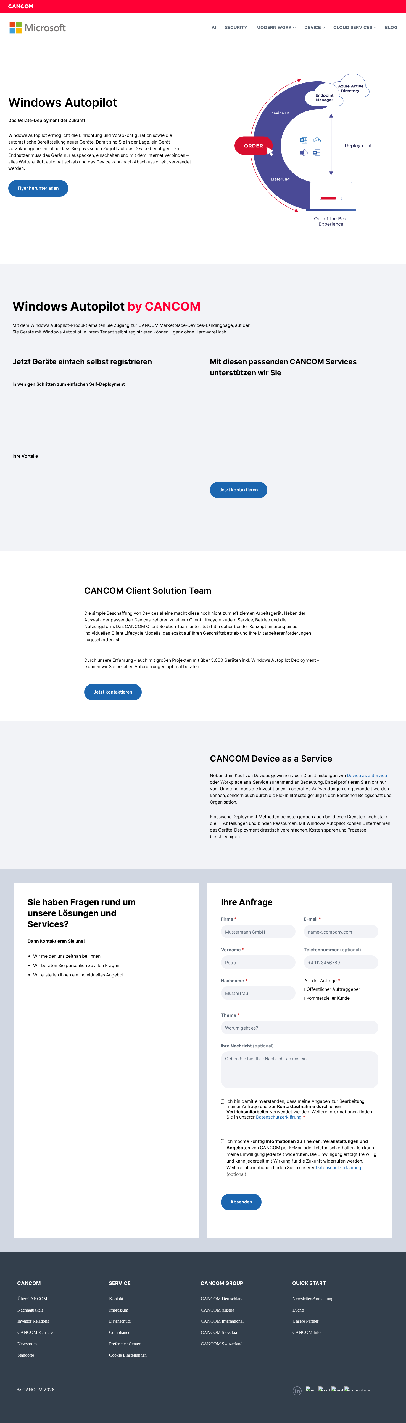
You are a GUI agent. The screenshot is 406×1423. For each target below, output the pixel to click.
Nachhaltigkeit (30, 1310)
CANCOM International (222, 1321)
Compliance (119, 1332)
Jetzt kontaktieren (238, 489)
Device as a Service (367, 775)
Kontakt (116, 1298)
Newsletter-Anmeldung (312, 1298)
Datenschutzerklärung (279, 1117)
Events (298, 1310)
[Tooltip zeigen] (325, 919)
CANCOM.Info (306, 1332)
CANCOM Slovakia (219, 1332)
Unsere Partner (305, 1321)
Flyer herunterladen (38, 188)
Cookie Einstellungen (128, 1355)
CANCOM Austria (217, 1310)
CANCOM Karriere (35, 1332)
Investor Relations (33, 1321)
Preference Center (124, 1343)
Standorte (25, 1355)
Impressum (118, 1310)
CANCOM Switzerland (221, 1343)
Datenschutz (120, 1321)
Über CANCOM (32, 1298)
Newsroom (27, 1343)
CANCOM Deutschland (222, 1298)
